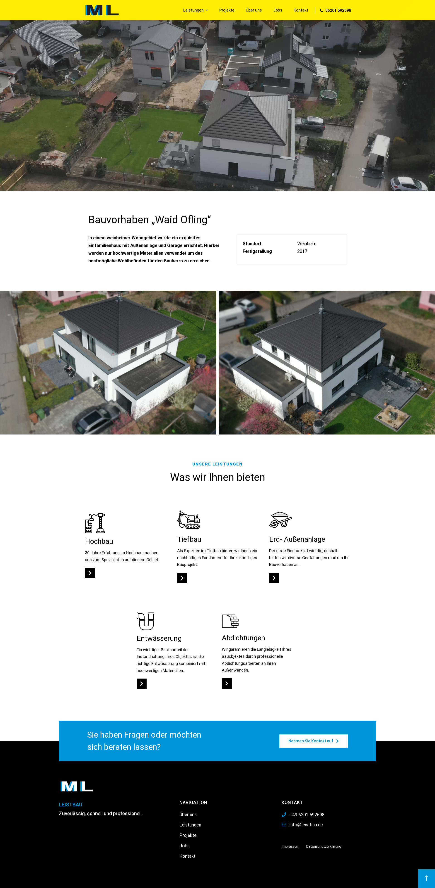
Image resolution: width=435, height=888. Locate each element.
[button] (90, 573)
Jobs (277, 10)
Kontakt (301, 10)
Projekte (226, 10)
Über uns (254, 10)
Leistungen (193, 10)
